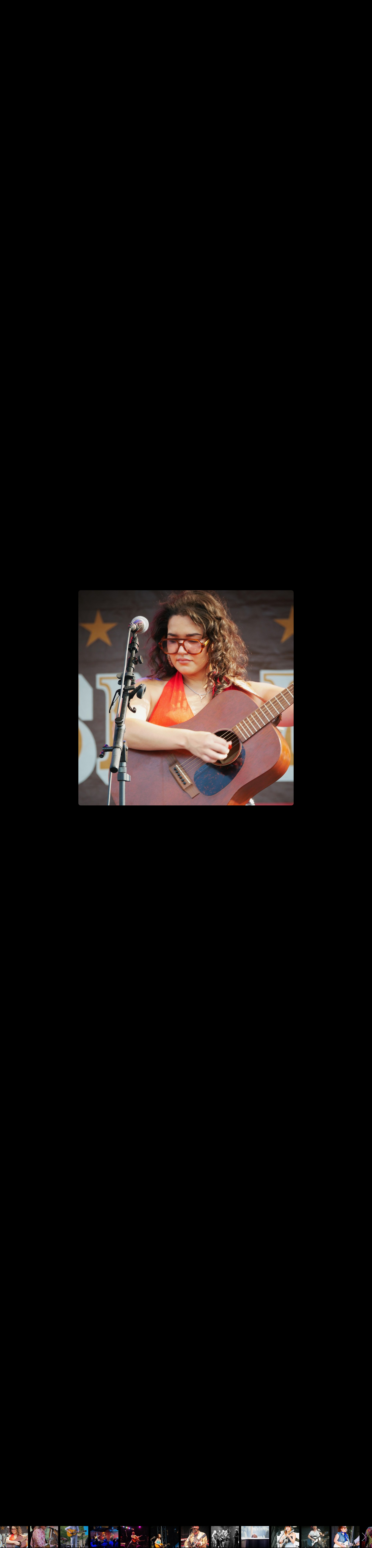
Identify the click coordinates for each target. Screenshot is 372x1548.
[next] (364, 767)
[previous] (7, 767)
